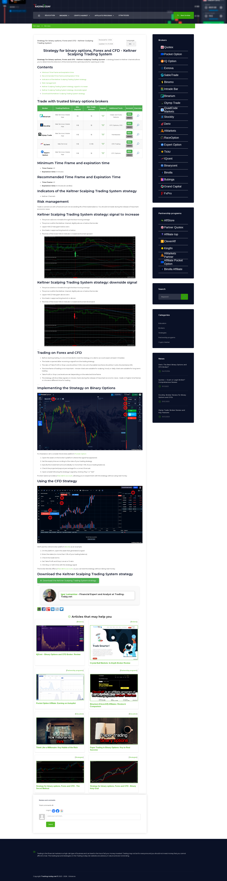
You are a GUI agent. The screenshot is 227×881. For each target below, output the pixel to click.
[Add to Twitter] (61, 609)
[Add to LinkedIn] (53, 609)
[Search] (184, 297)
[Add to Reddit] (57, 609)
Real (129, 114)
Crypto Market (164, 342)
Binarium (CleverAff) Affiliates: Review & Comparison (108, 705)
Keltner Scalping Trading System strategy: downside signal (64, 90)
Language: (131, 40)
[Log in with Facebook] (57, 811)
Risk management (49, 83)
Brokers (80, 622)
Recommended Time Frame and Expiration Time (60, 76)
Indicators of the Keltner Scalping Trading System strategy (64, 79)
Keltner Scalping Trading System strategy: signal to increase (65, 86)
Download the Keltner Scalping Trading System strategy (63, 94)
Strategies (79, 757)
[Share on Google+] (48, 609)
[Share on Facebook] (44, 609)
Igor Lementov (69, 594)
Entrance (72, 876)
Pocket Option (80, 454)
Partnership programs (75, 670)
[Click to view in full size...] (89, 257)
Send (50, 824)
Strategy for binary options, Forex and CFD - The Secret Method (58, 787)
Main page (36, 26)
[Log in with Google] (62, 811)
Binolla (67, 547)
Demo (129, 118)
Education (79, 714)
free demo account (64, 476)
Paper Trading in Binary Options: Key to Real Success (110, 748)
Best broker (185, 15)
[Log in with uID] (53, 811)
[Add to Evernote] (39, 609)
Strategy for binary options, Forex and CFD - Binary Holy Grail (113, 787)
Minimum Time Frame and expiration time (58, 72)
